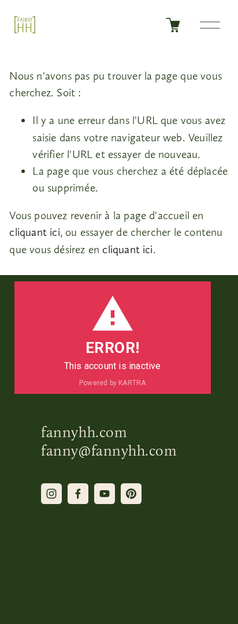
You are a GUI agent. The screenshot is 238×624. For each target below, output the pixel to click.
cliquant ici (34, 232)
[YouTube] (104, 493)
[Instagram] (51, 493)
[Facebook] (78, 493)
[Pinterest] (131, 493)
